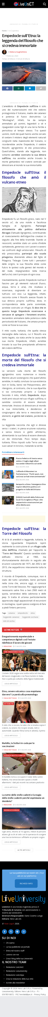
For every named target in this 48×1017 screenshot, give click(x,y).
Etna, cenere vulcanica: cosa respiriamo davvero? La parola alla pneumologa (21, 693)
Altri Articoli (24, 850)
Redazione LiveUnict (14, 967)
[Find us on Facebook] (4, 931)
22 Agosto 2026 (23, 467)
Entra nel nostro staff (15, 950)
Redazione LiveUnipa (15, 975)
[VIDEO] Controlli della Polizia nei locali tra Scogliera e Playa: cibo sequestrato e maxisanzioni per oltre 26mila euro (30, 501)
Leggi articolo (12, 683)
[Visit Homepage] (24, 4)
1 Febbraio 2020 (11, 56)
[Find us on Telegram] (17, 931)
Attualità (8, 704)
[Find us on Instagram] (23, 931)
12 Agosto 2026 (20, 805)
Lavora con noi (12, 954)
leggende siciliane (30, 617)
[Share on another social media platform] (41, 88)
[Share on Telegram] (30, 88)
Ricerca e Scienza (11, 810)
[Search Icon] (44, 4)
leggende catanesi (11, 617)
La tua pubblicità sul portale (18, 947)
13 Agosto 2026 (25, 750)
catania (11, 613)
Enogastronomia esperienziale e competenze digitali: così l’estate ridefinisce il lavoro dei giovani (18, 639)
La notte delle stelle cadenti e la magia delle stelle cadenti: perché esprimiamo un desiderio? (23, 798)
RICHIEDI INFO (26, 883)
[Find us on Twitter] (10, 931)
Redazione (8, 646)
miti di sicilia (9, 621)
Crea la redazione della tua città (19, 979)
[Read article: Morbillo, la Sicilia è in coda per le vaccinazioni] (24, 764)
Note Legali (9, 923)
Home (4, 31)
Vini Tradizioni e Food (13, 652)
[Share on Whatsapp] (18, 88)
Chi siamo (10, 943)
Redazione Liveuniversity (16, 971)
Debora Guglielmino (18, 52)
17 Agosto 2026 (20, 646)
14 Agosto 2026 (25, 698)
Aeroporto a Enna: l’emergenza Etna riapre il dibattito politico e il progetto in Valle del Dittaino (31, 487)
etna (33, 613)
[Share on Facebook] (7, 88)
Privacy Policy (40, 994)
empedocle (23, 613)
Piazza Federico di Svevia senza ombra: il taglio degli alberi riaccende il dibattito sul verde (29, 461)
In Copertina (14, 31)
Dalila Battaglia (10, 698)
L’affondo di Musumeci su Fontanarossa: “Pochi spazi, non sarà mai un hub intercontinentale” (31, 474)
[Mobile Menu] (3, 4)
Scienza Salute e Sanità (14, 755)
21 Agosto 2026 (23, 493)
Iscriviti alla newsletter (15, 982)
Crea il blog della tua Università (19, 958)
